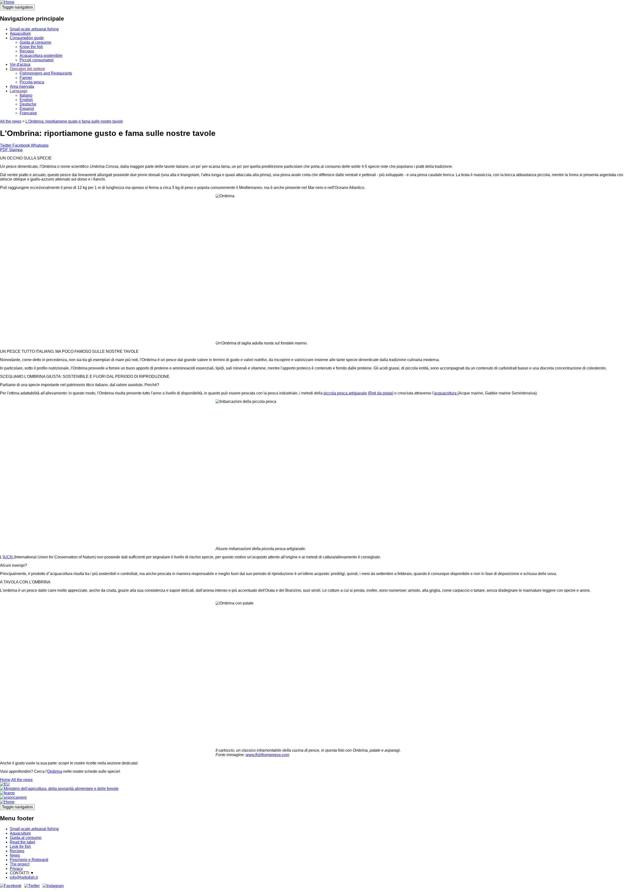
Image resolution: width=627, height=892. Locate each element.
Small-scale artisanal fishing (34, 29)
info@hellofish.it (24, 877)
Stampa (16, 150)
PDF (4, 150)
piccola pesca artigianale (345, 393)
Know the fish (31, 47)
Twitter (6, 145)
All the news (10, 121)
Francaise (28, 113)
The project (19, 864)
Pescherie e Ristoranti (29, 860)
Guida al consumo (35, 42)
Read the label (22, 842)
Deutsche (28, 104)
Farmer (26, 78)
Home (5, 780)
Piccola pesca (32, 82)
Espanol (27, 108)
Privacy (16, 868)
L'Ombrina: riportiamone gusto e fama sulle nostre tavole (74, 121)
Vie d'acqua (20, 64)
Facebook (21, 145)
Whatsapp (39, 145)
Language (18, 91)
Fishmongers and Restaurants (46, 73)
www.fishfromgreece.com (267, 755)
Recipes (27, 51)
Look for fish (20, 846)
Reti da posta (380, 393)
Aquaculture (20, 33)
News (15, 855)
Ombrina (54, 771)
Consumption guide (27, 38)
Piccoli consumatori (37, 60)
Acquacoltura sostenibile (41, 55)
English (26, 100)
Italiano (26, 95)
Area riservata (22, 86)
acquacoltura (446, 393)
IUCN (8, 557)
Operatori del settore (27, 69)
